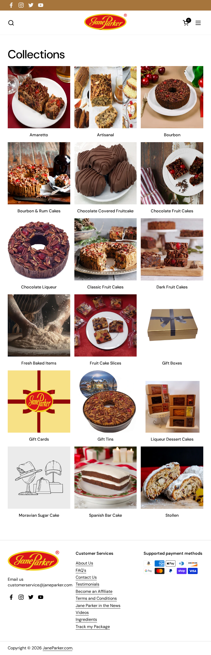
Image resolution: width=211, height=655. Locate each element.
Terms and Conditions (96, 598)
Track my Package (93, 626)
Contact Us (86, 577)
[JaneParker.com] (105, 22)
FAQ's (81, 570)
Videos (82, 612)
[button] (11, 23)
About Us (84, 563)
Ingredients (86, 619)
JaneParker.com (57, 648)
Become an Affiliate (94, 591)
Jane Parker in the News (98, 605)
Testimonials (87, 584)
